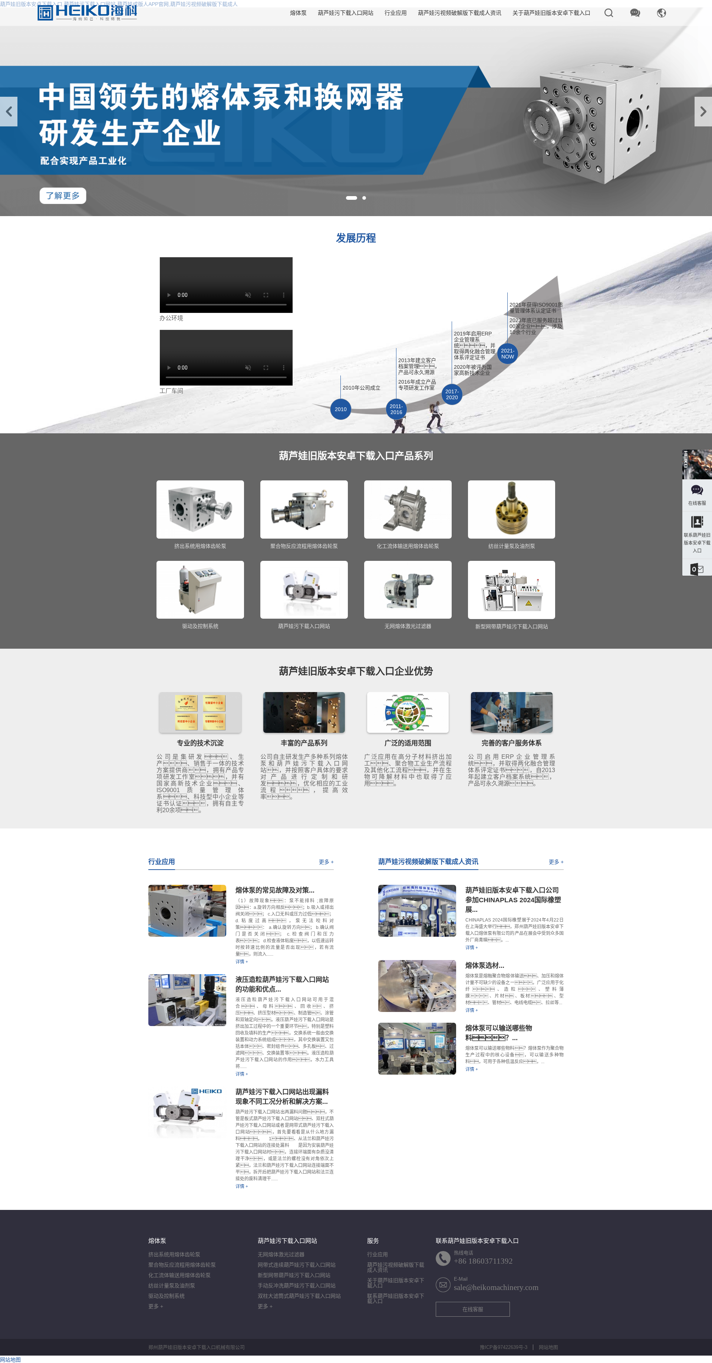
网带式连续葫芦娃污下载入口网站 (297, 1265)
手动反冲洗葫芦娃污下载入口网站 (297, 1285)
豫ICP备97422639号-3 (503, 1347)
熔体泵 (298, 13)
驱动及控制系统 (166, 1296)
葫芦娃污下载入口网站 (345, 13)
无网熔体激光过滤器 (281, 1254)
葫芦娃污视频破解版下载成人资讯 (459, 13)
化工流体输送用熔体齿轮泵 (179, 1275)
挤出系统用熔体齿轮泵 (174, 1254)
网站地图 (548, 1347)
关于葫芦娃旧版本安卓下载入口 (551, 13)
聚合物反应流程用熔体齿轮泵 (182, 1265)
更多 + (326, 862)
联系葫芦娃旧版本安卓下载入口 (395, 1298)
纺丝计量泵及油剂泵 (171, 1285)
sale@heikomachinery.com (496, 1287)
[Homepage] (697, 465)
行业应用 (396, 13)
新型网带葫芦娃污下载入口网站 (294, 1275)
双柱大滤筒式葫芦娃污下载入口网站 (299, 1296)
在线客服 (472, 1309)
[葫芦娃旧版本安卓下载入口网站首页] (87, 13)
